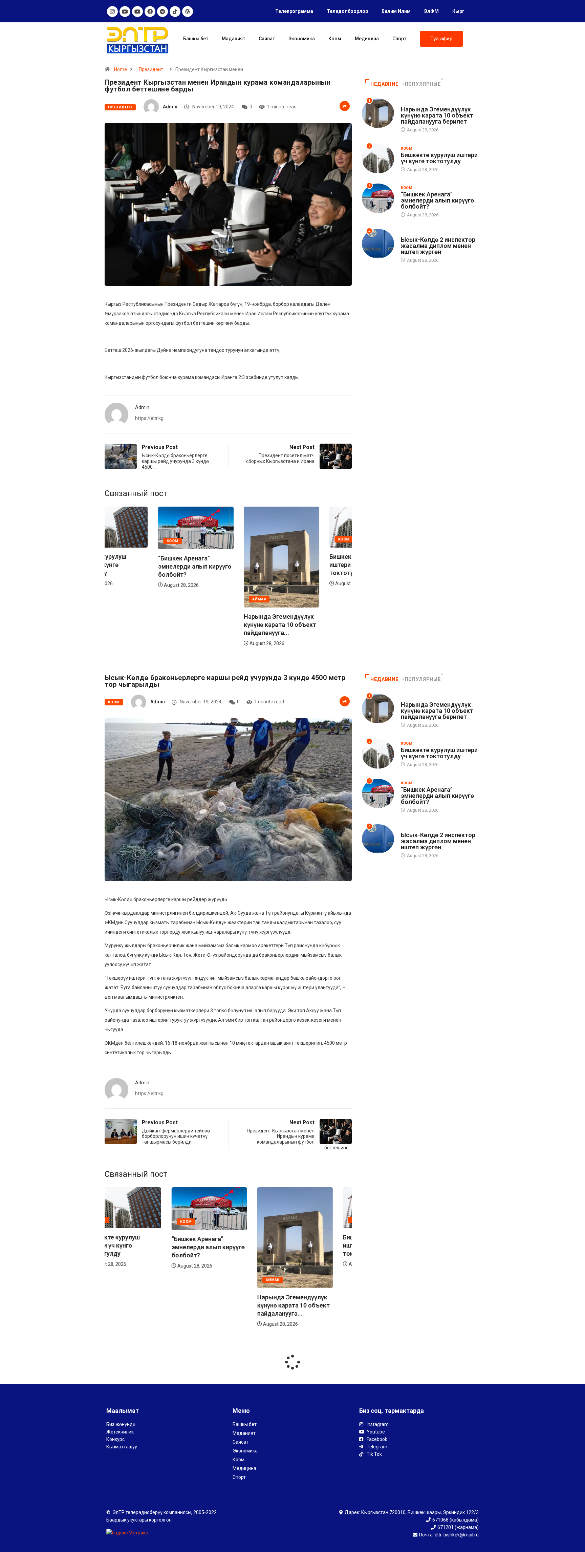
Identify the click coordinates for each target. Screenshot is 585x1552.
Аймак (206, 599)
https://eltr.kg (149, 418)
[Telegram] (162, 11)
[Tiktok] (175, 11)
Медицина (367, 38)
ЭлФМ (431, 11)
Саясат (267, 38)
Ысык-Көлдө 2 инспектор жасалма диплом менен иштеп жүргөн (438, 245)
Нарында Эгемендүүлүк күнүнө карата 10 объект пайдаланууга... (226, 624)
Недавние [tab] (384, 84)
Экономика (301, 38)
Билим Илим (396, 11)
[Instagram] (112, 11)
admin (170, 106)
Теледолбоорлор (347, 11)
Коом (334, 38)
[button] (441, 39)
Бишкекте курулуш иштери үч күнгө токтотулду (303, 564)
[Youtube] (125, 11)
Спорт (399, 38)
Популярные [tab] (423, 84)
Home (120, 69)
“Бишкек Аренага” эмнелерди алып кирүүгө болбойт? (141, 566)
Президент (151, 69)
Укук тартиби (416, 233)
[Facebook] (150, 11)
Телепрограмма (294, 11)
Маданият (233, 38)
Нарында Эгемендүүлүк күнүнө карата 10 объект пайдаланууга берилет (437, 115)
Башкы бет (195, 38)
